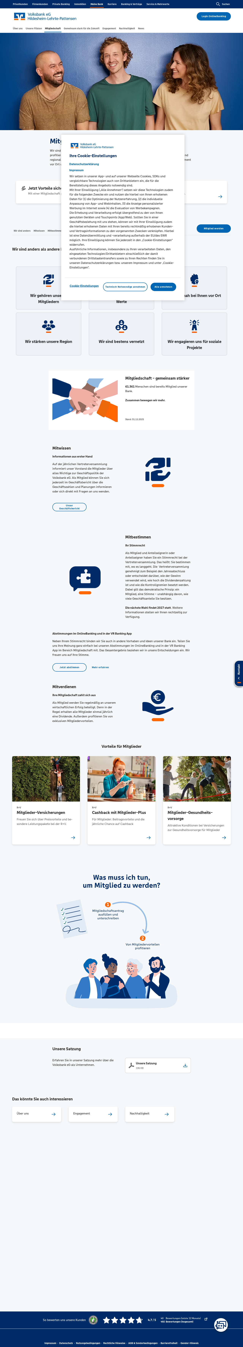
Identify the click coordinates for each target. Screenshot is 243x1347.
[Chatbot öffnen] (221, 1325)
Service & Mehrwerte (158, 4)
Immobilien (80, 4)
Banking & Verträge (131, 4)
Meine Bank (97, 4)
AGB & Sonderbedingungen (143, 1343)
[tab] (17, 28)
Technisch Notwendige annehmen (125, 286)
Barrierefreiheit (169, 1343)
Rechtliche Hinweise (114, 1343)
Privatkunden (20, 4)
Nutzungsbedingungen (88, 1343)
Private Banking (61, 4)
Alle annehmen (163, 286)
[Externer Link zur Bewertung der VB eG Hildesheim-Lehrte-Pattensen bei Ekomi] (205, 1320)
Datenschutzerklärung (84, 164)
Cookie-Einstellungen (84, 286)
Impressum (50, 1343)
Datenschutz (66, 1343)
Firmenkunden (40, 4)
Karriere (112, 4)
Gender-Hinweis (190, 1343)
